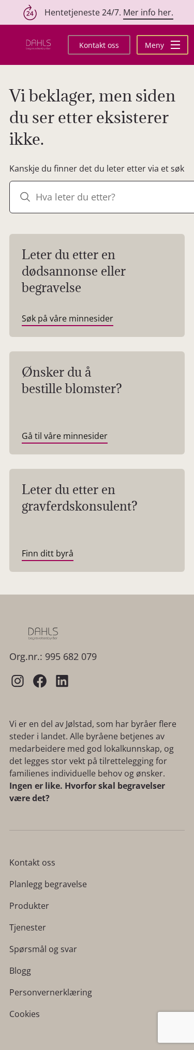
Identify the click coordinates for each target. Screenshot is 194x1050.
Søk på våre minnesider (67, 318)
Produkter (29, 905)
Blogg (20, 970)
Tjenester (27, 927)
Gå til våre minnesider (65, 436)
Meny (155, 45)
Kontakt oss (99, 45)
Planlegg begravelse (48, 884)
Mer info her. (148, 12)
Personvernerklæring (50, 992)
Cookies (24, 1014)
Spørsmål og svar (43, 949)
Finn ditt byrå (47, 553)
